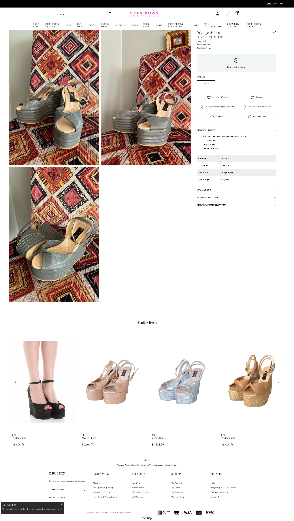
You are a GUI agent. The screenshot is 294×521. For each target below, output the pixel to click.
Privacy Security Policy (103, 488)
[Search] (110, 14)
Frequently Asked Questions (223, 488)
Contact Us (216, 497)
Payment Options (207, 198)
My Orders (176, 488)
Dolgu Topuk (170, 465)
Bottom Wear (137, 488)
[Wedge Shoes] (42, 382)
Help (213, 483)
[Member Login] (217, 14)
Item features (206, 130)
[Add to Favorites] (274, 32)
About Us (97, 483)
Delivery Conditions (101, 492)
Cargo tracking (177, 497)
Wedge (120, 465)
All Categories (138, 497)
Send (85, 490)
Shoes (139, 465)
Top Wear (136, 483)
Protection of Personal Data (105, 497)
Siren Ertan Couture (141, 492)
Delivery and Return (219, 492)
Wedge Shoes (19, 438)
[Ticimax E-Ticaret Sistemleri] (147, 518)
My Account (176, 483)
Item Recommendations (211, 205)
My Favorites (177, 492)
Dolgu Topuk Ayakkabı (153, 465)
